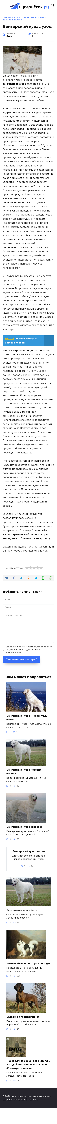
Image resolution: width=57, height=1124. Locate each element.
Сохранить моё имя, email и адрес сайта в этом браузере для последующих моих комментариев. (29, 650)
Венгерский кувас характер (24, 826)
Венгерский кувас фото (21, 910)
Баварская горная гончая (22, 1016)
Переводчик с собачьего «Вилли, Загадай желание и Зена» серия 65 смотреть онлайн (28, 1064)
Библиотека (20, 17)
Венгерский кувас (12, 20)
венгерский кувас (14, 83)
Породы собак (36, 17)
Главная (7, 17)
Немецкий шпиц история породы (28, 963)
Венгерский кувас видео (28, 851)
